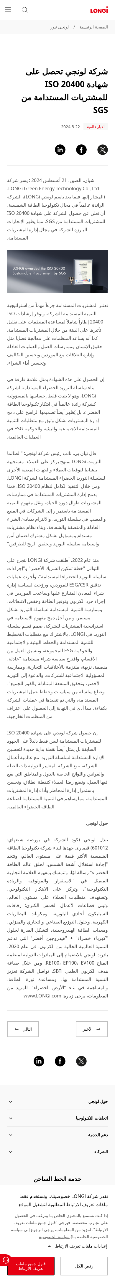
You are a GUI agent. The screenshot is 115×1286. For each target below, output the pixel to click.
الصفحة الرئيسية (94, 27)
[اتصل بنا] (6, 1260)
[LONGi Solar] (99, 10)
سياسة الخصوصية (54, 1236)
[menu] (8, 9)
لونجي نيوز (59, 27)
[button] (24, 10)
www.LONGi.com (42, 995)
